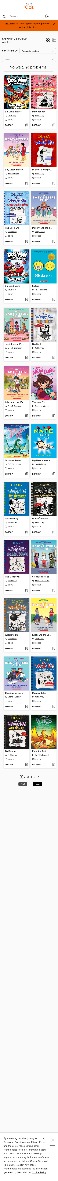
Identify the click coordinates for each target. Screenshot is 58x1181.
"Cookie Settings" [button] (38, 1161)
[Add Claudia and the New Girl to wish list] (26, 707)
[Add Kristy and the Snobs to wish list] (53, 649)
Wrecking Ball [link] (12, 635)
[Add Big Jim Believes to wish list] (26, 125)
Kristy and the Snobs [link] (42, 635)
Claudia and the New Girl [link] (15, 693)
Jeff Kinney (39, 115)
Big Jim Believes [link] (13, 112)
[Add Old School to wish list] (26, 765)
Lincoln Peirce (40, 464)
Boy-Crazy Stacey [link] (14, 170)
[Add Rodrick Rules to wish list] (53, 707)
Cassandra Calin (41, 406)
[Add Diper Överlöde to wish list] (53, 532)
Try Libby (10, 23)
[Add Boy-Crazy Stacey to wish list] (26, 183)
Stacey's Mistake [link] (40, 577)
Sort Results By (10, 50)
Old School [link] (10, 751)
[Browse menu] (53, 16)
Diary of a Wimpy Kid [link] (42, 170)
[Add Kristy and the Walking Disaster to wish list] (26, 416)
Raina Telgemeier (42, 290)
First (23, 784)
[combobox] (23, 16)
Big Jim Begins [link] (12, 286)
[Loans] (47, 16)
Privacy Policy (38, 1142)
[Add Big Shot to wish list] (53, 358)
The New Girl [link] (38, 402)
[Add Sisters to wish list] (53, 300)
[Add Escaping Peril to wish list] (53, 765)
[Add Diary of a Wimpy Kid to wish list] (53, 183)
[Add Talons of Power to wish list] (26, 474)
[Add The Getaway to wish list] (26, 532)
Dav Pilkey (12, 115)
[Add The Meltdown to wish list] (26, 590)
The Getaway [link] (11, 518)
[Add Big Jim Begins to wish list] (26, 300)
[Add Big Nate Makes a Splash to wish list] (53, 474)
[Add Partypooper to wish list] (53, 125)
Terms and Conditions (15, 1142)
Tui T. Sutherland (14, 464)
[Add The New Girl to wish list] (53, 416)
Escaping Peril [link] (39, 751)
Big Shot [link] (36, 344)
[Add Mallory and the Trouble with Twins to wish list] (53, 242)
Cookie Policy (39, 1172)
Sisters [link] (35, 286)
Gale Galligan (13, 173)
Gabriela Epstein (14, 697)
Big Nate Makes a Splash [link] (42, 460)
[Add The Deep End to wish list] (26, 242)
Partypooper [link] (38, 112)
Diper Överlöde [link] (40, 518)
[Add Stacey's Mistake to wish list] (53, 590)
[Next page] (38, 777)
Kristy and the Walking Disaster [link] (15, 402)
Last (37, 784)
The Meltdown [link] (12, 577)
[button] (48, 41)
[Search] (4, 16)
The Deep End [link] (12, 228)
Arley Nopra (40, 232)
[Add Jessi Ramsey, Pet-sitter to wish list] (26, 358)
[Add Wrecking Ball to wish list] (26, 649)
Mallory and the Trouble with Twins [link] (42, 228)
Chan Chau (39, 639)
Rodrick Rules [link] (39, 693)
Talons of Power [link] (13, 460)
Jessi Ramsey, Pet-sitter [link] (15, 344)
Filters (7, 59)
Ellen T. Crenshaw (15, 348)
